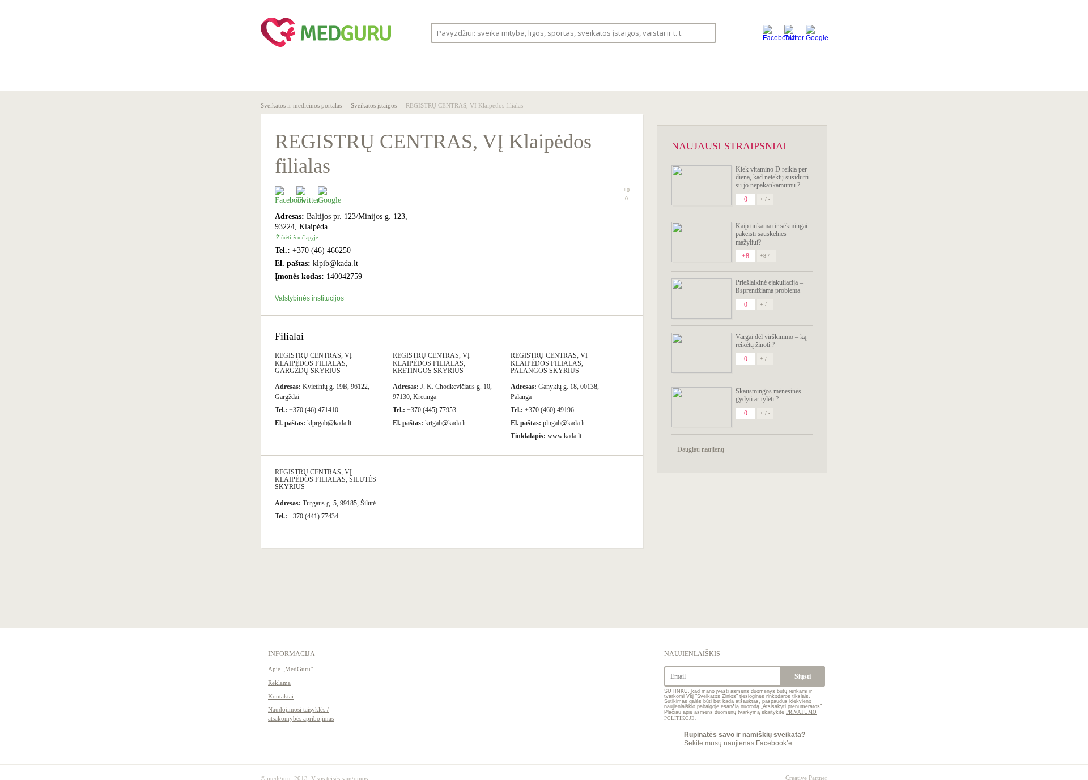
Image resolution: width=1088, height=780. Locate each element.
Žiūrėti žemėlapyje (297, 237)
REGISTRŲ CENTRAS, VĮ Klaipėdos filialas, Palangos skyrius (549, 363)
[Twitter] (792, 32)
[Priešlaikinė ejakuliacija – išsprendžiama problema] (702, 298)
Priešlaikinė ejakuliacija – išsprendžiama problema (769, 286)
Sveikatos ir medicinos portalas (301, 105)
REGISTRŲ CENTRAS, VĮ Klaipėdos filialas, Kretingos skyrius (431, 363)
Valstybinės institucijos (309, 298)
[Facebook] (771, 32)
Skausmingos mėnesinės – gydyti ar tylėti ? (771, 395)
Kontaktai (281, 696)
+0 (626, 190)
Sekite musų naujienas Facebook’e (744, 739)
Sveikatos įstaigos (374, 105)
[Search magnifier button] (704, 32)
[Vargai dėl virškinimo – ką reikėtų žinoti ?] (702, 353)
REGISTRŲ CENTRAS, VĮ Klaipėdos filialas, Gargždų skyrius (313, 363)
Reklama (279, 682)
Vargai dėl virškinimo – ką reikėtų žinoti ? (771, 341)
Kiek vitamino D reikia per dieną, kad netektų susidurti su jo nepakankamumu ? (772, 177)
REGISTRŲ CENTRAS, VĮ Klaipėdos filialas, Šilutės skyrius (325, 479)
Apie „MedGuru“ (290, 669)
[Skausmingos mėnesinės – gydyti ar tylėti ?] (702, 407)
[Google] (814, 32)
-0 (625, 199)
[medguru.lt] (326, 47)
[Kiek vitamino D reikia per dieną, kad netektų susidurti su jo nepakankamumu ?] (702, 185)
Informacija (291, 654)
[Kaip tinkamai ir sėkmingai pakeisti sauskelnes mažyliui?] (702, 242)
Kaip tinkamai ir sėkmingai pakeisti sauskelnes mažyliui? (772, 234)
